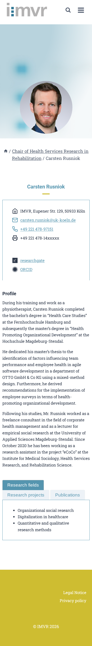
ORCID (26, 269)
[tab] (23, 485)
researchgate (32, 260)
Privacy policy (73, 600)
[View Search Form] (68, 10)
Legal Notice (74, 592)
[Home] (6, 151)
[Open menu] (80, 10)
